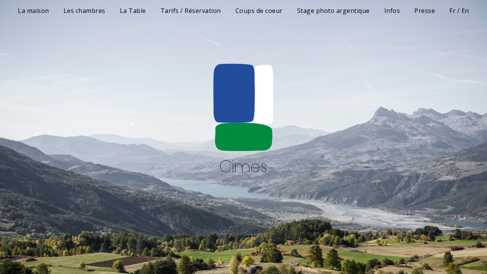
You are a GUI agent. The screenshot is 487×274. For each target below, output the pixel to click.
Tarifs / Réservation (191, 10)
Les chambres (84, 10)
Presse (424, 10)
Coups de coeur (259, 10)
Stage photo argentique (333, 10)
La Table (133, 10)
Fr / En (459, 10)
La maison (33, 10)
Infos (392, 10)
